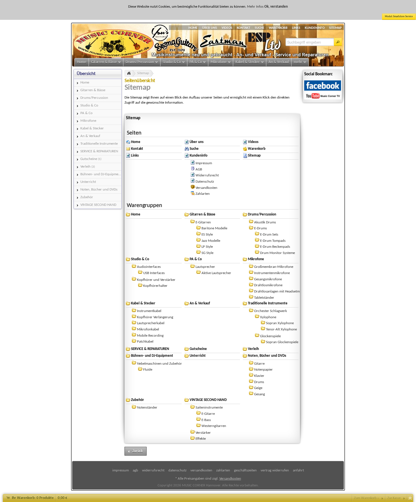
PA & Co (196, 259)
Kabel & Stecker (143, 303)
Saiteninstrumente (209, 407)
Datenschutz (205, 181)
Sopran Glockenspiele (282, 342)
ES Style (207, 234)
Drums (259, 382)
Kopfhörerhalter (155, 286)
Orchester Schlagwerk (270, 311)
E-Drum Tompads (273, 241)
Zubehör (137, 400)
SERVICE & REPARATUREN (150, 349)
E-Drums (260, 228)
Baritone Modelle (214, 228)
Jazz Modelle (210, 241)
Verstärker (203, 433)
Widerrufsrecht (207, 175)
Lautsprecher (205, 267)
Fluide (147, 369)
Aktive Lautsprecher (216, 273)
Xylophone (268, 317)
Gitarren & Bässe (202, 214)
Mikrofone (256, 259)
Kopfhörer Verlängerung (155, 317)
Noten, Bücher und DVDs (267, 356)
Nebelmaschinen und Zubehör (159, 364)
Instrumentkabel (149, 311)
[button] (338, 42)
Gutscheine (198, 349)
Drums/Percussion (262, 214)
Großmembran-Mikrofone (273, 267)
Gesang (259, 394)
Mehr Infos (255, 6)
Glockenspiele (270, 336)
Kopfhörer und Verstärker (156, 280)
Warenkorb (256, 149)
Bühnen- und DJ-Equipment (152, 356)
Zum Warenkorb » (366, 498)
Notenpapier (263, 369)
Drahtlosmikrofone (268, 285)
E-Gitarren (203, 222)
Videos (253, 142)
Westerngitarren (213, 426)
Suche (194, 149)
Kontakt (137, 149)
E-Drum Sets (269, 234)
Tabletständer (264, 298)
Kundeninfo (198, 155)
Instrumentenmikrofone (272, 273)
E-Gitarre (208, 414)
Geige (258, 388)
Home (135, 142)
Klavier (259, 376)
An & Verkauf (200, 303)
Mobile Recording (150, 335)
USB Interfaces (154, 273)
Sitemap (143, 73)
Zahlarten (203, 194)
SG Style (207, 253)
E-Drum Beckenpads (275, 247)
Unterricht (198, 356)
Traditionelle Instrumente (268, 303)
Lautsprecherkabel (150, 323)
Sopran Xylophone (280, 323)
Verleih (253, 349)
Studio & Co (140, 259)
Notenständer (147, 407)
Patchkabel (145, 341)
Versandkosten (206, 188)
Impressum (204, 163)
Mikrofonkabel (148, 329)
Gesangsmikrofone (268, 279)
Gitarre (259, 364)
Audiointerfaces (149, 267)
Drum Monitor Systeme (277, 253)
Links (135, 155)
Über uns (196, 142)
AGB (199, 169)
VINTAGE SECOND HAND (208, 400)
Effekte (201, 439)
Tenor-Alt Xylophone (281, 329)
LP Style (207, 247)
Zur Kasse (394, 498)
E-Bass (206, 420)
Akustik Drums (265, 222)
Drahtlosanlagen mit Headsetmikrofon (282, 291)
